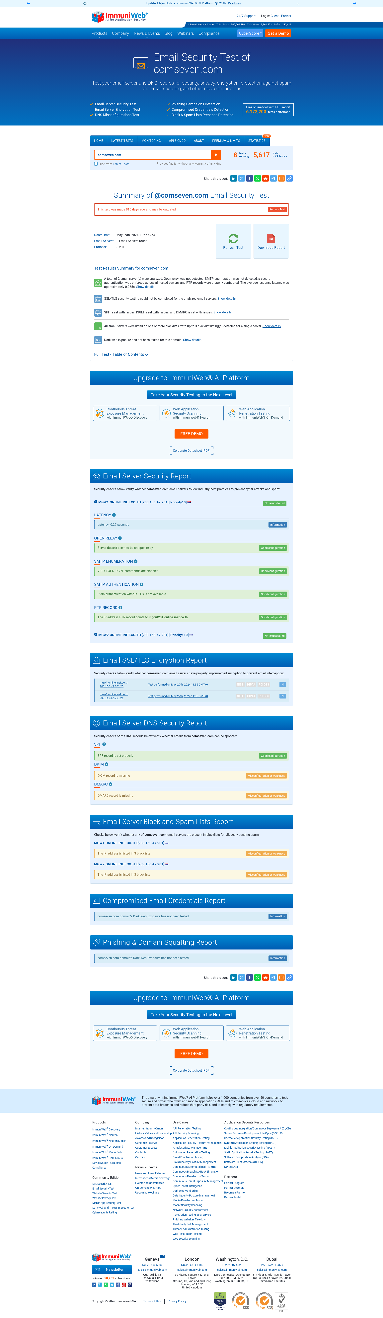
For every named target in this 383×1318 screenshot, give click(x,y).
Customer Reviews (146, 1142)
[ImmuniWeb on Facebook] (118, 1283)
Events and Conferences (149, 1183)
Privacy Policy (177, 1301)
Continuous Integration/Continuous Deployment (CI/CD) (257, 1128)
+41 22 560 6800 (152, 1265)
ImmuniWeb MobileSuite (107, 1152)
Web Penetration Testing (187, 1233)
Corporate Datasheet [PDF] (191, 451)
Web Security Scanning (186, 1238)
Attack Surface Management (190, 1147)
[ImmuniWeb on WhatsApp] (106, 1283)
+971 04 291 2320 (272, 1265)
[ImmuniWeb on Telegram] (112, 1283)
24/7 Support (246, 16)
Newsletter (114, 1269)
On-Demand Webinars (148, 1187)
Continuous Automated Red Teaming (194, 1166)
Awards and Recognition (149, 1138)
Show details (145, 287)
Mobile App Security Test (106, 1202)
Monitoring (151, 141)
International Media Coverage (152, 1178)
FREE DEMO (191, 433)
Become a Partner (234, 1192)
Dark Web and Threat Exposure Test (113, 1207)
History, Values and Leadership (153, 1133)
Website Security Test (104, 1193)
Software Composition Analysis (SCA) (246, 1157)
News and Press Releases (150, 1173)
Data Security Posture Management (194, 1195)
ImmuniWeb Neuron (105, 1135)
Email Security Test (103, 1188)
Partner (286, 16)
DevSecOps (231, 1166)
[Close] (298, 3)
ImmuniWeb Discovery (106, 1129)
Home (98, 141)
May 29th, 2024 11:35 (178, 684)
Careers (139, 1157)
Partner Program (234, 1183)
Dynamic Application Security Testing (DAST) (250, 1142)
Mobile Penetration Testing (188, 1200)
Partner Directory (234, 1187)
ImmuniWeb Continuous (107, 1158)
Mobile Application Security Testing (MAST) (249, 1147)
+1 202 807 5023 (231, 1265)
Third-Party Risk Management (190, 1224)
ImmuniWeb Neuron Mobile (109, 1140)
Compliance (99, 1167)
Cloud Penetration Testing (188, 1157)
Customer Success (146, 1147)
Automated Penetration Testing (191, 1152)
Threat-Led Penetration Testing (191, 1229)
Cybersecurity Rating (104, 1212)
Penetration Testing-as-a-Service (192, 1214)
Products (99, 1122)
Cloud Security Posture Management (194, 1162)
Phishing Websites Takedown (190, 1219)
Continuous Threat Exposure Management (198, 1181)
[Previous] (28, 4)
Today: (277, 24)
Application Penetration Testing (191, 1138)
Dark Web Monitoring (185, 1190)
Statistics (258, 139)
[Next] (355, 4)
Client (275, 16)
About (199, 141)
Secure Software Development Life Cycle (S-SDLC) (253, 1133)
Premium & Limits (226, 141)
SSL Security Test (102, 1183)
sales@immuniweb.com (152, 1269)
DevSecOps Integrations (106, 1162)
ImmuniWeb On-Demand (107, 1146)
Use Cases (180, 1122)
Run (216, 154)
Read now (234, 3)
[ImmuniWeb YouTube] (124, 1283)
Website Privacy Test (104, 1198)
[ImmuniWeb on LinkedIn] (94, 1283)
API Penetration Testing (186, 1128)
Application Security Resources (247, 1122)
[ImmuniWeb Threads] (130, 1283)
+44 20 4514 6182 (192, 1265)
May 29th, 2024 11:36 (178, 696)
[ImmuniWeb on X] (100, 1283)
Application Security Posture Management (197, 1142)
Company (142, 1122)
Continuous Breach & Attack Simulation (196, 1171)
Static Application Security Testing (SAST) (248, 1152)
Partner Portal (232, 1197)
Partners (230, 1177)
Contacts (140, 1152)
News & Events (146, 1167)
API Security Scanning (186, 1133)
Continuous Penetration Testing (191, 1176)
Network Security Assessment (190, 1209)
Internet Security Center (201, 24)
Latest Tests (122, 141)
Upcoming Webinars (147, 1192)
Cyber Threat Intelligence (187, 1186)
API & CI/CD (177, 141)
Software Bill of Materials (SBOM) (244, 1162)
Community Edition (106, 1178)
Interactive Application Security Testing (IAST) (251, 1138)
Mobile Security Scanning (187, 1205)
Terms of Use (152, 1301)
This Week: (253, 24)
